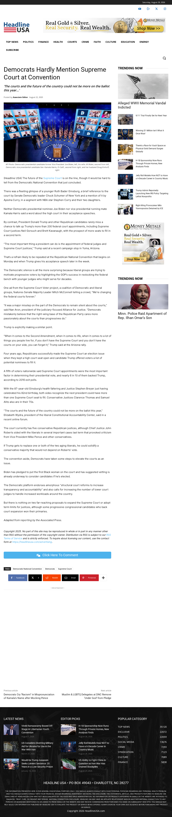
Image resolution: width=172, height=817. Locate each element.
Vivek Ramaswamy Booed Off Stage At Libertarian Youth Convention (37, 729)
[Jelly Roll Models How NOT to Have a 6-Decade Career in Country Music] (125, 179)
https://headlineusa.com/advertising (32, 541)
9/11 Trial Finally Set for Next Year (151, 115)
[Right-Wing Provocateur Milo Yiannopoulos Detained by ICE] (125, 209)
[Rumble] (148, 9)
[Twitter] (156, 9)
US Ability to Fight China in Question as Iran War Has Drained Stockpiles (92, 763)
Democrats (50, 568)
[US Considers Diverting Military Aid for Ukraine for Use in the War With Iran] (11, 746)
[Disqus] (57, 639)
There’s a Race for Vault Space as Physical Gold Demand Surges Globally (151, 148)
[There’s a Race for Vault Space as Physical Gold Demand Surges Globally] (125, 149)
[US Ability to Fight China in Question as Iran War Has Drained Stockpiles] (68, 764)
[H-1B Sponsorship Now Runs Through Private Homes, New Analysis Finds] (125, 164)
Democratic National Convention (27, 568)
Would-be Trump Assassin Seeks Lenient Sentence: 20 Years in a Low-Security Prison (37, 763)
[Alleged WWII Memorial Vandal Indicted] (143, 86)
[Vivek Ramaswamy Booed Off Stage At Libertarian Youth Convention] (11, 729)
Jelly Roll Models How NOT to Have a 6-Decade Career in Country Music (94, 746)
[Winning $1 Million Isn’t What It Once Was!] (125, 134)
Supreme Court (52, 178)
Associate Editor (20, 97)
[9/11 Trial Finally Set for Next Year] (125, 119)
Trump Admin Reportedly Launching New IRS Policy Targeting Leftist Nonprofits (152, 193)
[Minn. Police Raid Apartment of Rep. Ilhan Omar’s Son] (143, 296)
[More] (103, 577)
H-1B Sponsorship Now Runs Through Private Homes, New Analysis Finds (149, 163)
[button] (164, 58)
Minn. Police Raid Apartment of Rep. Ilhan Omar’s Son (142, 316)
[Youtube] (139, 9)
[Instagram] (165, 9)
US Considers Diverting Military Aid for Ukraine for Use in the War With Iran (37, 746)
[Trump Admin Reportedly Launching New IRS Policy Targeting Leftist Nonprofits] (125, 194)
